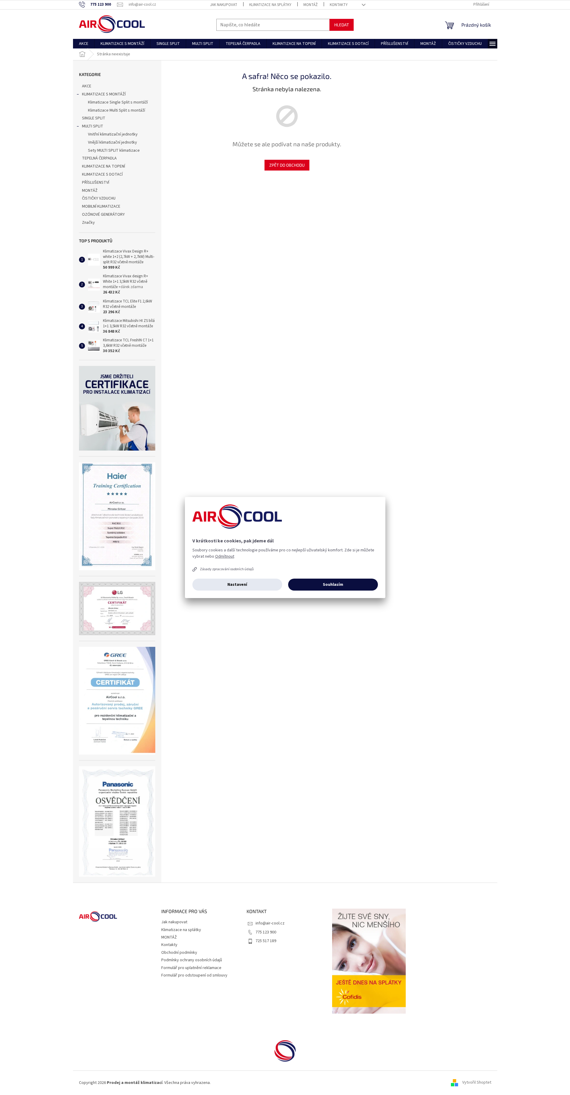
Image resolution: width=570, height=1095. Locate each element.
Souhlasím (333, 585)
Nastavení (237, 585)
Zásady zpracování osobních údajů (227, 569)
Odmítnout (224, 556)
